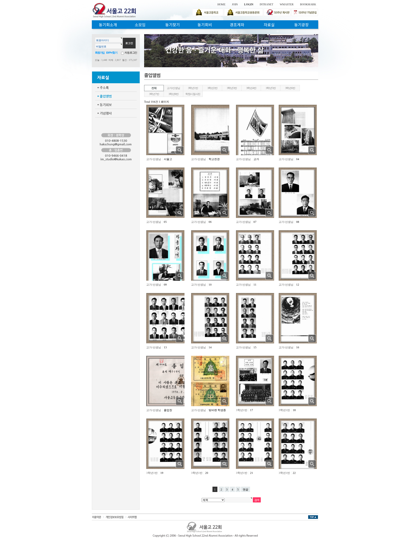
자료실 (269, 24)
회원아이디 (102, 40)
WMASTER (287, 4)
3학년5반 (271, 88)
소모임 (140, 24)
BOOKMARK (308, 4)
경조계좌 (237, 24)
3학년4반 (251, 88)
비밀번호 (101, 46)
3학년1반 (193, 88)
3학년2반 (212, 88)
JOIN (235, 4)
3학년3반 (232, 88)
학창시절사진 (192, 94)
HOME (221, 4)
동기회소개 (108, 24)
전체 (153, 88)
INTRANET (266, 4)
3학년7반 (154, 94)
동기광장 (301, 24)
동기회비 (205, 24)
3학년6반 (290, 88)
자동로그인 (130, 52)
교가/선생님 (173, 88)
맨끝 (245, 489)
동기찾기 (172, 24)
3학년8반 (173, 94)
